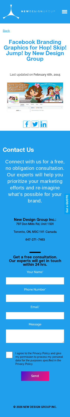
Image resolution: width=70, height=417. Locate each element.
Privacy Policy (41, 353)
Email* (35, 307)
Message (35, 324)
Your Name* (35, 272)
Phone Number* (35, 289)
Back (6, 31)
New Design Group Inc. (40, 407)
